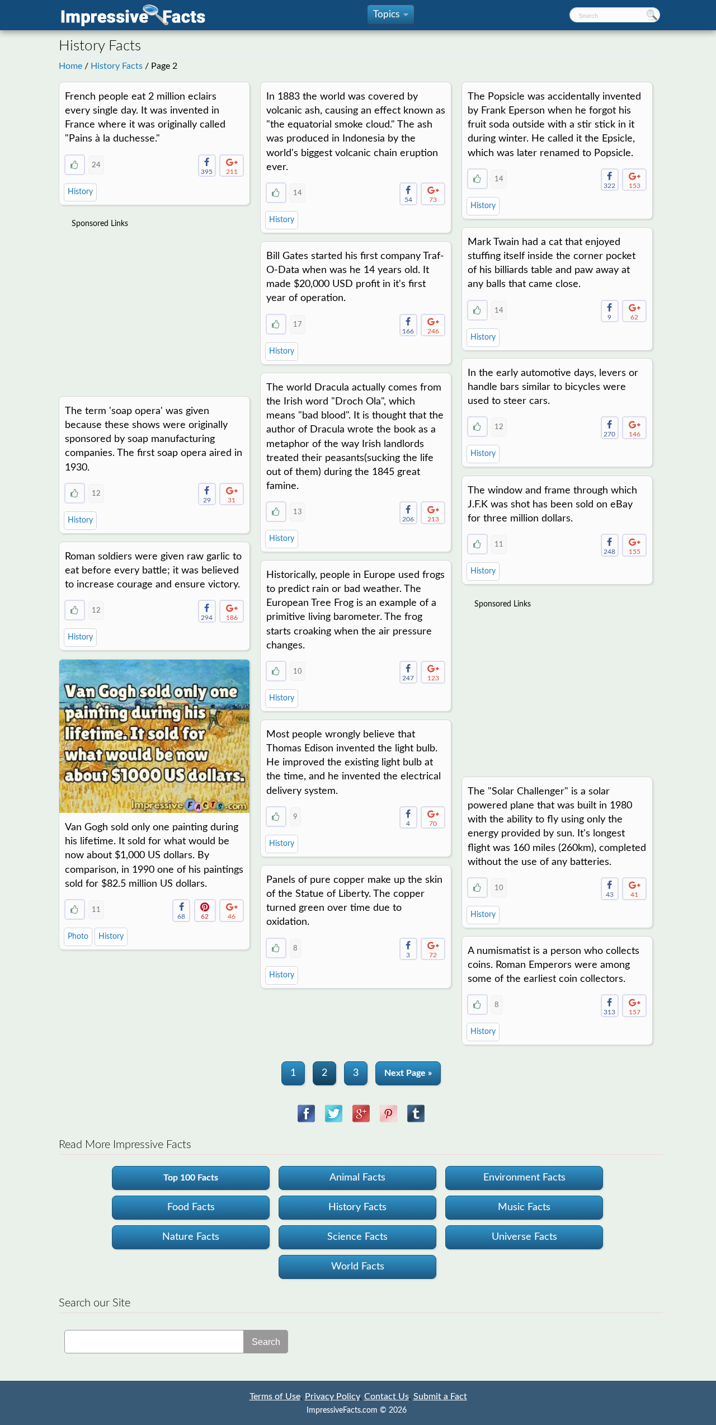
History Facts (117, 66)
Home (70, 66)
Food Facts (191, 1207)
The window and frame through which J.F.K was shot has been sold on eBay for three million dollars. (552, 505)
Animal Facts (357, 1178)
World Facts (357, 1267)
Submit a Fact (440, 1396)
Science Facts (357, 1237)
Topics (390, 17)
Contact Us (386, 1396)
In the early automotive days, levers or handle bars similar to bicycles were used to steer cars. (553, 387)
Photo (78, 936)
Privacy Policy (332, 1396)
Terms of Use (274, 1396)
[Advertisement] (155, 305)
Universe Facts (524, 1237)
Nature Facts (190, 1237)
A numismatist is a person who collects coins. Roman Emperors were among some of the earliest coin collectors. (553, 965)
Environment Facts (524, 1178)
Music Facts (524, 1207)
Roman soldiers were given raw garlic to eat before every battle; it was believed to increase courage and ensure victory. (153, 571)
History (80, 192)
